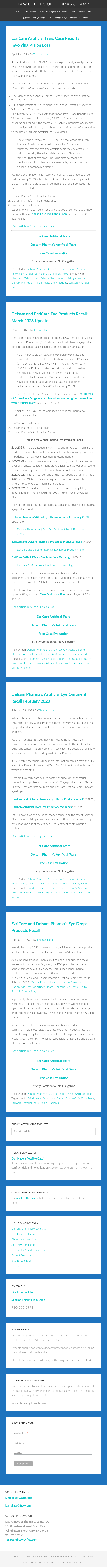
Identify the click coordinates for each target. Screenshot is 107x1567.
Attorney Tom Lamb (23, 1244)
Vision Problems (20, 667)
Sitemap (16, 1266)
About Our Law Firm (23, 1239)
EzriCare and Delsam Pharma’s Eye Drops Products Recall (51, 549)
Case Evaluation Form (53, 594)
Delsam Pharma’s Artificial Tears (53, 244)
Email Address (21, 1433)
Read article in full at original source (33, 226)
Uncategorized (78, 654)
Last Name (19, 1453)
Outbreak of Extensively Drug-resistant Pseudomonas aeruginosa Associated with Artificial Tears (52, 399)
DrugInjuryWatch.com (19, 1498)
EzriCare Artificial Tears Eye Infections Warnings (45, 565)
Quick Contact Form (23, 1292)
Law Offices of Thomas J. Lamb (53, 4)
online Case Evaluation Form (49, 214)
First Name (19, 1443)
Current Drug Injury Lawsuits (28, 1228)
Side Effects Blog (21, 1260)
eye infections (59, 282)
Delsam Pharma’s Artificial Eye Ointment (51, 269)
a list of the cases (27, 1198)
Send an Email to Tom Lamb (28, 1300)
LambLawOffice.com (18, 1505)
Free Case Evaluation (54, 253)
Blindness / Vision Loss (25, 278)
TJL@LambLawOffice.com (21, 1539)
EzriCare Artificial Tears (53, 236)
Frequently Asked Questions (28, 1250)
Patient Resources (22, 1255)
